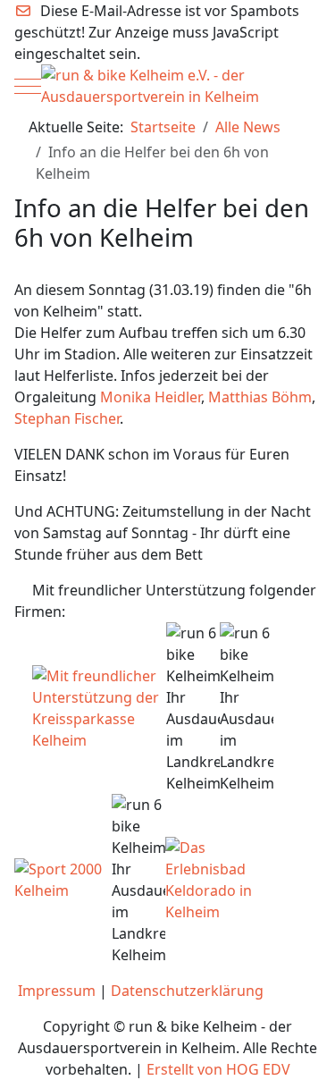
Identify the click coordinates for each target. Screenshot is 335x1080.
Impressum (57, 990)
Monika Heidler (150, 397)
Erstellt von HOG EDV (218, 1069)
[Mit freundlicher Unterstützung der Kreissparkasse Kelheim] (99, 707)
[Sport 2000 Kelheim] (63, 879)
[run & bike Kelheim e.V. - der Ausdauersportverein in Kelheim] (168, 85)
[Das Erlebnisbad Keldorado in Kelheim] (210, 879)
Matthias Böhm (260, 397)
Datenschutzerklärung (187, 990)
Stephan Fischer (67, 418)
